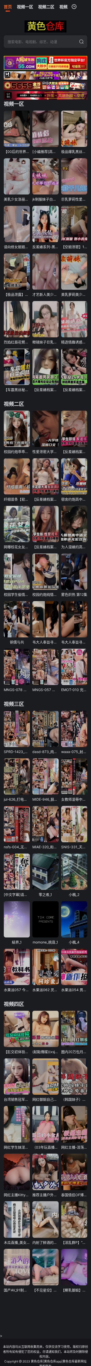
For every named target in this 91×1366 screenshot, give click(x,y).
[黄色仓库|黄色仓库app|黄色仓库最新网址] (45, 26)
